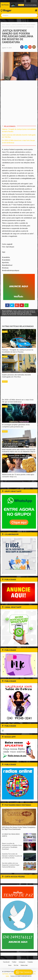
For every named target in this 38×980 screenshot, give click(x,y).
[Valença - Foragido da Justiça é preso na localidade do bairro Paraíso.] (19, 338)
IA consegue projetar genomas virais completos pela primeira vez (16, 426)
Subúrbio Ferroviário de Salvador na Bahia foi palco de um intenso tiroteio (12, 855)
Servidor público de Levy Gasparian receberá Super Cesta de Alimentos (10, 865)
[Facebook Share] (7, 305)
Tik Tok (16, 965)
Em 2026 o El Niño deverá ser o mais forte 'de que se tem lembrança (17, 401)
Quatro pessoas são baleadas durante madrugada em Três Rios (16, 376)
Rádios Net (24, 965)
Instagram (22, 962)
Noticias (5, 331)
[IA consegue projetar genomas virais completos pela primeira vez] (19, 413)
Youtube (30, 962)
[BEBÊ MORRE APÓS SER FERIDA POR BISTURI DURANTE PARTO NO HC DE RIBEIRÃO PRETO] (19, 438)
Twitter (14, 962)
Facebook (6, 962)
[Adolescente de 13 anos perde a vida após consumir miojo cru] (19, 463)
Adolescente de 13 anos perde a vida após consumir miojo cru (18, 476)
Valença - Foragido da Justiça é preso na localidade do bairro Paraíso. (17, 351)
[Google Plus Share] (17, 305)
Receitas (17, 5)
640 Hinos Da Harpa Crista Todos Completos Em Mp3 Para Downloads (18, 828)
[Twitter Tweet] (12, 305)
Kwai (9, 965)
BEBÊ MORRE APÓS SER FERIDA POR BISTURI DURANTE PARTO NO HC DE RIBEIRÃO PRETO (18, 451)
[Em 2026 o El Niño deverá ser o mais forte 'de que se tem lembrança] (19, 388)
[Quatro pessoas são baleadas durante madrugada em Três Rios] (19, 363)
